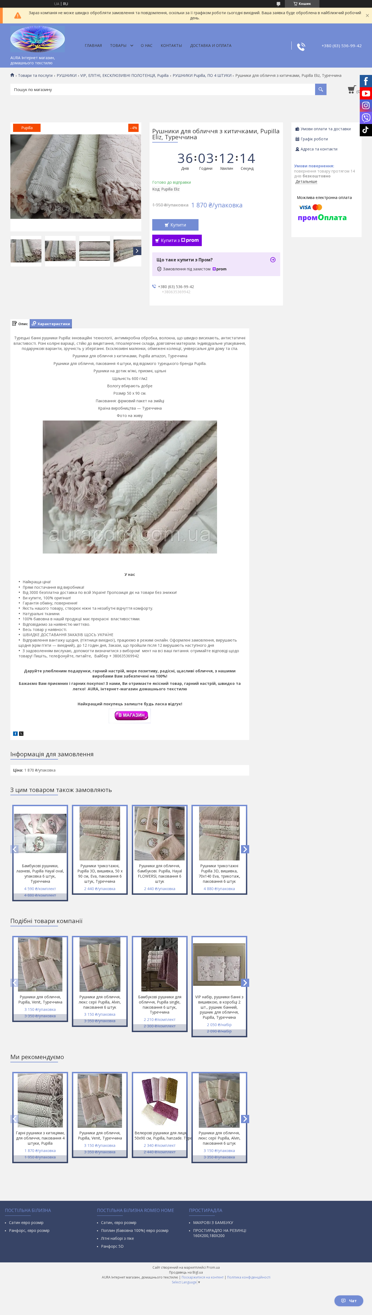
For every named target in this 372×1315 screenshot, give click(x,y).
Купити (178, 225)
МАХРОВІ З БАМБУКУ (213, 1222)
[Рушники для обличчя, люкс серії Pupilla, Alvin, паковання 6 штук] (99, 964)
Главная (93, 45)
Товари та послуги (35, 75)
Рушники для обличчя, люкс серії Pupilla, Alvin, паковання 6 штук (100, 1002)
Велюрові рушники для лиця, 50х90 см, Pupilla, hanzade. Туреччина (160, 1135)
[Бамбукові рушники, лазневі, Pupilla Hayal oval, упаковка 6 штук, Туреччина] (40, 833)
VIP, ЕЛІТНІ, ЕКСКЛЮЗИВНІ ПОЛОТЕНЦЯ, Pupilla (124, 75)
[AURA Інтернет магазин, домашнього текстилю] (37, 38)
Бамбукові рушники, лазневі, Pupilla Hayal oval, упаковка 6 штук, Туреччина (40, 873)
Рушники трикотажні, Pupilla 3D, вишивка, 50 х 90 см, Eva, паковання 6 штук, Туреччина (100, 873)
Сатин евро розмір (26, 1222)
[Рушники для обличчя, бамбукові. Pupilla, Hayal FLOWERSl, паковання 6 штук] (159, 833)
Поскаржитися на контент (203, 1277)
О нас (147, 45)
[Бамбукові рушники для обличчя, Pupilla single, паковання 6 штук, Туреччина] (159, 964)
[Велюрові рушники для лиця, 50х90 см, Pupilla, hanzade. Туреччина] (159, 1100)
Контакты (171, 45)
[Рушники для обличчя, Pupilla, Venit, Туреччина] (40, 964)
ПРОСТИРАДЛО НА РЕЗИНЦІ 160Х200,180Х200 (219, 1233)
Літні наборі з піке (117, 1238)
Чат (353, 1300)
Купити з (170, 240)
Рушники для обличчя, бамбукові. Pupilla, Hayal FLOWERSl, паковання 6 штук (160, 873)
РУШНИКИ (67, 75)
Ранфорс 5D (112, 1246)
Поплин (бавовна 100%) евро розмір (135, 1230)
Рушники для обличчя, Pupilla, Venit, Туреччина (40, 999)
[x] (21, 734)
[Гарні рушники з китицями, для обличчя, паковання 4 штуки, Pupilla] (40, 1100)
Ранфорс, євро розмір (29, 1230)
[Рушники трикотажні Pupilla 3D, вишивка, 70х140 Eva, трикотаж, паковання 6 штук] (219, 833)
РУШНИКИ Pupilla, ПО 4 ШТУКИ (202, 75)
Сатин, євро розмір (118, 1222)
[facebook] (15, 734)
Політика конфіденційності (248, 1277)
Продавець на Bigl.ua (186, 1272)
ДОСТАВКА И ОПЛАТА (210, 45)
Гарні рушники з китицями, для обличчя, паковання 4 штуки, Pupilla (40, 1138)
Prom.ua (213, 1267)
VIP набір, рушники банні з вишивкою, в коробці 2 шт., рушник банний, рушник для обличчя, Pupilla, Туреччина (219, 1007)
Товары (118, 45)
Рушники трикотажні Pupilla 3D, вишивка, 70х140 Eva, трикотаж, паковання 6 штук (219, 873)
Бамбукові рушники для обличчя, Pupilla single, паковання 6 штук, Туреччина (159, 1004)
